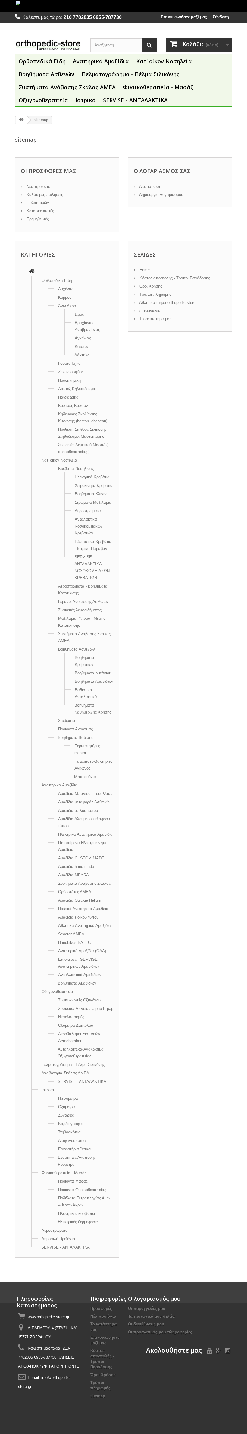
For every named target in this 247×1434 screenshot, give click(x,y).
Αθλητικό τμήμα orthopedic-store (166, 302)
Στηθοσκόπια (69, 1132)
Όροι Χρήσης (150, 286)
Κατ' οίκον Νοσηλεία (164, 61)
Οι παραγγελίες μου (146, 1308)
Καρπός (82, 346)
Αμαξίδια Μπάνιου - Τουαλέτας (85, 793)
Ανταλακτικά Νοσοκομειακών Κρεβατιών (89, 526)
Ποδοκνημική (69, 380)
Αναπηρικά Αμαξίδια (101, 61)
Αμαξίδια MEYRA (73, 875)
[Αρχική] (32, 272)
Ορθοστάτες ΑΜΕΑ (74, 892)
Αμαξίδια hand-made (76, 866)
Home (144, 270)
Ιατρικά (85, 100)
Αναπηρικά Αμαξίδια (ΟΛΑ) (82, 951)
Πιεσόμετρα (68, 1098)
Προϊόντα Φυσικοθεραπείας (82, 1189)
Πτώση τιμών (37, 202)
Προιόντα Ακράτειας (75, 729)
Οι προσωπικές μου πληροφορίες (160, 1332)
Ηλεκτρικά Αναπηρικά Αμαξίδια (85, 834)
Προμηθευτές (37, 219)
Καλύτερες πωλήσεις (44, 194)
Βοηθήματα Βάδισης (75, 737)
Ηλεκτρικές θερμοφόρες (78, 1222)
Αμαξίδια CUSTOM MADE (81, 858)
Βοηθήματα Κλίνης (91, 494)
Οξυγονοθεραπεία (43, 100)
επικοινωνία (149, 310)
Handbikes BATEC (74, 942)
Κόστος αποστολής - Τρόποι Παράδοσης (174, 278)
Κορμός (64, 297)
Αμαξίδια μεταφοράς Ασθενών (84, 802)
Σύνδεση (221, 17)
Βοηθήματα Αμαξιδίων (94, 681)
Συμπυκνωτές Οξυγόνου (79, 1000)
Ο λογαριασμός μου (154, 1298)
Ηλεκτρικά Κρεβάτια (92, 477)
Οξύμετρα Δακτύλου (75, 1025)
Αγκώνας (83, 338)
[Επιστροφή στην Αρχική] (21, 120)
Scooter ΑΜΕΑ (71, 934)
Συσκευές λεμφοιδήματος (80, 610)
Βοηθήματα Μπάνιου (93, 673)
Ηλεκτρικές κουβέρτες (77, 1213)
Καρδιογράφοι (70, 1123)
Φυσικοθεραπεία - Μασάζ (158, 87)
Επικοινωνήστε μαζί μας (184, 17)
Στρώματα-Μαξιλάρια (93, 502)
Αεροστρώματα (88, 511)
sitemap (97, 1396)
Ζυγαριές (66, 1115)
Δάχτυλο (81, 355)
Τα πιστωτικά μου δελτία (151, 1316)
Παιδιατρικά (68, 397)
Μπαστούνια (85, 776)
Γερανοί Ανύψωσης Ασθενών (83, 601)
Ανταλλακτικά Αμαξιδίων (80, 974)
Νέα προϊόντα (38, 186)
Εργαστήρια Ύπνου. (76, 1149)
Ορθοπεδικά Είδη (42, 61)
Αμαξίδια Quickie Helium (79, 900)
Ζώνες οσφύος (70, 372)
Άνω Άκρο (67, 306)
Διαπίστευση (149, 186)
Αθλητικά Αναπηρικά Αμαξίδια (84, 925)
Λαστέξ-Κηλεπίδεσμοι (77, 388)
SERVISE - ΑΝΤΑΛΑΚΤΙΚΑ (135, 100)
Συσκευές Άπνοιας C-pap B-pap (85, 1008)
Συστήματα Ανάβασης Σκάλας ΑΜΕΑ (67, 87)
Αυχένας (65, 289)
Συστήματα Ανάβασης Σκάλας (84, 883)
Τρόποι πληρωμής (154, 294)
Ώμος (79, 314)
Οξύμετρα (66, 1107)
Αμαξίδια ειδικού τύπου (78, 917)
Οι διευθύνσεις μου (146, 1324)
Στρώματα (66, 720)
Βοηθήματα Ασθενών (46, 74)
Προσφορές (101, 1308)
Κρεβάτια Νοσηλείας (76, 468)
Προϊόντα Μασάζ (73, 1181)
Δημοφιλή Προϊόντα (58, 1239)
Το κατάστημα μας (154, 319)
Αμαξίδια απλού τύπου (78, 810)
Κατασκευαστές (39, 211)
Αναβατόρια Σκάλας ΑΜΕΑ (65, 1073)
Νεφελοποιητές (71, 1017)
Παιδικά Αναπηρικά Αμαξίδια (83, 908)
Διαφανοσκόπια (72, 1140)
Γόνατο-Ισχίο (69, 363)
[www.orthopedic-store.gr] (48, 44)
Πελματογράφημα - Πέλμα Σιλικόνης (131, 74)
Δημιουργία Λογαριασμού (160, 194)
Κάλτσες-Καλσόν (73, 405)
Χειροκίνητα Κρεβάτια (94, 485)
